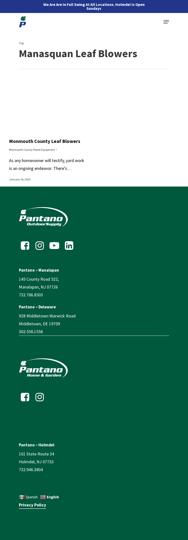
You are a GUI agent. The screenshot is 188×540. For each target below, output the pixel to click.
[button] (166, 21)
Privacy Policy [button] (32, 505)
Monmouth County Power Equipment (32, 149)
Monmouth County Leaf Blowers (44, 141)
